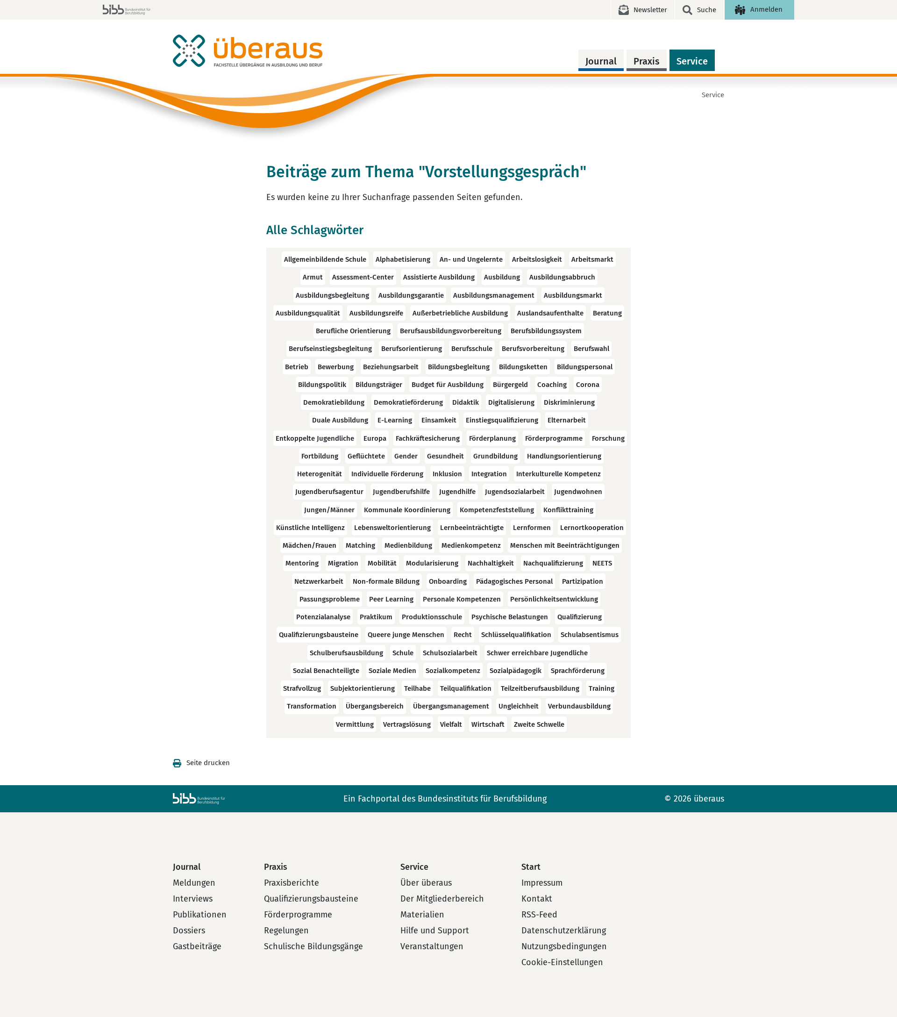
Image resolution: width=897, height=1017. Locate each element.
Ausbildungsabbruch (562, 277)
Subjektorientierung (362, 688)
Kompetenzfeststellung (497, 510)
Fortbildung (319, 456)
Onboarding (448, 581)
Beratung (607, 313)
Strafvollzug (302, 688)
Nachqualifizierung (553, 563)
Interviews (193, 899)
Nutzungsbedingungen (564, 946)
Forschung (608, 438)
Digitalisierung (511, 402)
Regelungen (286, 930)
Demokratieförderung (408, 402)
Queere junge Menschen (406, 635)
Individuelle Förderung (387, 474)
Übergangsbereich (375, 706)
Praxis (647, 61)
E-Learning (394, 420)
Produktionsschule (432, 617)
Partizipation (582, 581)
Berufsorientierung (411, 349)
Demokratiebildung (333, 402)
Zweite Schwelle (539, 724)
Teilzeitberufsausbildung (540, 688)
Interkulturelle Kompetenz (558, 474)
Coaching (552, 384)
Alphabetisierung (403, 259)
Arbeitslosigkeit (537, 259)
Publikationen (200, 915)
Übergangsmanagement (451, 706)
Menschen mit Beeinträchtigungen (564, 545)
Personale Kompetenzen (462, 599)
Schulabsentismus (590, 635)
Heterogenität (319, 474)
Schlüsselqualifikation (516, 635)
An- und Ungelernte (471, 259)
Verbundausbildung (579, 706)
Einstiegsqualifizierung (502, 420)
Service (692, 61)
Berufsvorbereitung (533, 349)
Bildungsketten (523, 367)
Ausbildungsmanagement (493, 295)
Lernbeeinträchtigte (472, 527)
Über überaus (426, 883)
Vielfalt (451, 724)
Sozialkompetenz (453, 670)
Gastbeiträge (197, 946)
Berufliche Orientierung (353, 331)
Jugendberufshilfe (401, 492)
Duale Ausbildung (340, 420)
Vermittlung (355, 724)
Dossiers (189, 930)
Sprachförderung (578, 670)
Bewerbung (336, 367)
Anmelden (766, 9)
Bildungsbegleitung (459, 367)
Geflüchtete (366, 456)
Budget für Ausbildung (448, 384)
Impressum (541, 883)
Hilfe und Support (434, 930)
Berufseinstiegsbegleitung (330, 349)
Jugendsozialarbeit (515, 492)
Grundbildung (495, 456)
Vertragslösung (407, 724)
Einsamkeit (438, 420)
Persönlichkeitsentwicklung (554, 599)
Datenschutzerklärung (563, 930)
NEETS (602, 563)
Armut (313, 277)
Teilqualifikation (465, 688)
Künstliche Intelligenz (310, 527)
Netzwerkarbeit (318, 581)
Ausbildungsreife (376, 313)
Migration (343, 563)
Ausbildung (502, 277)
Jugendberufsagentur (329, 492)
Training (601, 688)
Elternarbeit (567, 420)
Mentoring (302, 563)
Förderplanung (492, 438)
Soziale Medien (392, 670)
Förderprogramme (554, 438)
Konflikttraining (568, 510)
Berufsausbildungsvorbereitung (450, 331)
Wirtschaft (488, 724)
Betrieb (296, 367)
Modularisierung (432, 563)
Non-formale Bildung (386, 581)
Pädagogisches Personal (514, 581)
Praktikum (376, 617)
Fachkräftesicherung (428, 438)
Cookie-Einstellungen (562, 962)
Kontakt (536, 899)
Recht (463, 635)
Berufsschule (471, 349)
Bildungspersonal (584, 367)
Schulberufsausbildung (346, 653)
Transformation (311, 706)
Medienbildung (408, 545)
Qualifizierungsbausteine (318, 635)
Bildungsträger (379, 384)
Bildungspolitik (322, 384)
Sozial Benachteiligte (326, 670)
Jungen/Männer (329, 510)
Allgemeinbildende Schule (325, 259)
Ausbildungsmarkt (573, 295)
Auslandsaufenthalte (550, 313)
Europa (374, 438)
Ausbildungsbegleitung (332, 295)
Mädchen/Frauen (309, 545)
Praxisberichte (291, 883)
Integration (489, 474)
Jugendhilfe (457, 492)
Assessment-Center (363, 277)
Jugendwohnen (578, 492)
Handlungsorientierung (564, 456)
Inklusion (447, 474)
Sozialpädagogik (515, 670)
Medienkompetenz (471, 545)
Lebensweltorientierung (392, 527)
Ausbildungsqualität (308, 313)
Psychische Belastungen (509, 617)
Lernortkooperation (592, 527)
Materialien (422, 915)
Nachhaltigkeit (491, 563)
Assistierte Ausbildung (439, 277)
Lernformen (532, 527)
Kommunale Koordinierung (407, 510)
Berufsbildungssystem (546, 331)
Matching (360, 545)
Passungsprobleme (329, 599)
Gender (406, 456)
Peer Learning (391, 599)
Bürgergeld (510, 384)
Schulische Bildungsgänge (313, 946)
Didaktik (465, 402)
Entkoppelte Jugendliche (315, 438)
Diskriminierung (569, 402)
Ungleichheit (518, 706)
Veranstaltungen (431, 946)
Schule (402, 653)
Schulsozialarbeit (450, 653)
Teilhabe (417, 688)
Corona (587, 384)
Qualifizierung (579, 617)
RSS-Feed (539, 915)
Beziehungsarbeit (391, 367)
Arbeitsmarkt (592, 259)
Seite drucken (208, 763)
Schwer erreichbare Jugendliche (537, 653)
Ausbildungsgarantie (411, 295)
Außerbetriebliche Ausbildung (460, 313)
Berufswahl (591, 349)
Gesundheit (445, 456)
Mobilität (382, 563)
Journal (601, 61)
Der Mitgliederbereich (442, 899)
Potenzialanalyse (323, 617)
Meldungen (194, 883)
